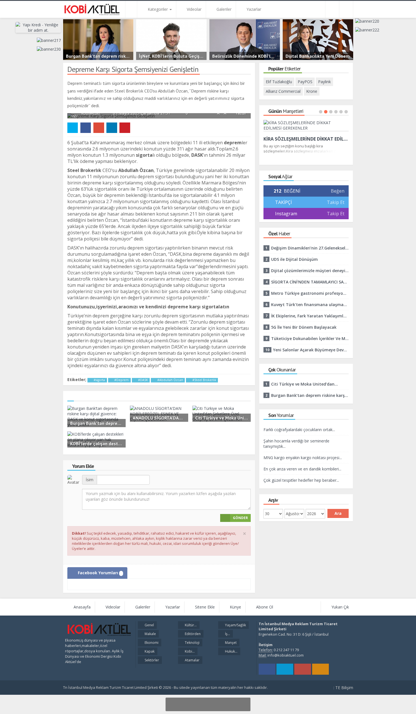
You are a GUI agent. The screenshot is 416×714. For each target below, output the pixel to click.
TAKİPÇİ (283, 202)
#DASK (142, 380)
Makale (150, 633)
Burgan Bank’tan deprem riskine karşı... (310, 395)
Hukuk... (230, 651)
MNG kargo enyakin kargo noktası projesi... (302, 457)
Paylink (324, 81)
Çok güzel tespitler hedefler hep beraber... (301, 480)
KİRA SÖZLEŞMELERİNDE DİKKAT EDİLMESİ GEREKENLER (306, 139)
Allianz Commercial (283, 91)
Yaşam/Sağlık (235, 625)
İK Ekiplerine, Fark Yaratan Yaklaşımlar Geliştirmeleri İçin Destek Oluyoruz (310, 316)
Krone (311, 91)
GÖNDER (240, 517)
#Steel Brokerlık (204, 380)
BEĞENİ (287, 191)
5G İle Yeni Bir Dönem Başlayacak (303, 327)
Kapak (149, 651)
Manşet (230, 642)
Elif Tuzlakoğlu (279, 81)
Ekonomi (151, 642)
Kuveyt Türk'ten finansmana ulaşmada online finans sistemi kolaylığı (310, 304)
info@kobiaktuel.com (285, 655)
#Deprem (121, 380)
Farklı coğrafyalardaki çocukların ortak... (299, 429)
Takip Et (335, 202)
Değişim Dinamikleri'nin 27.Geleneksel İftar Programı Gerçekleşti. (310, 248)
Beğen (337, 191)
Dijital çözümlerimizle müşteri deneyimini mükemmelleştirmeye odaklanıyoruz (310, 270)
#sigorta (99, 380)
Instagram (286, 213)
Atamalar (192, 660)
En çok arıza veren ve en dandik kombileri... (302, 469)
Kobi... (189, 651)
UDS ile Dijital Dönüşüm (294, 259)
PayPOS (305, 81)
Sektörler (151, 660)
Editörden (192, 633)
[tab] (97, 572)
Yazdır (240, 113)
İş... (227, 633)
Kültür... (190, 625)
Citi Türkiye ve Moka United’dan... (304, 384)
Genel (149, 625)
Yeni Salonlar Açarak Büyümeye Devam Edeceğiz (311, 349)
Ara (338, 513)
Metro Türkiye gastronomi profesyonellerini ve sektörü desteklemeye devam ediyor (310, 293)
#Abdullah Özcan (169, 380)
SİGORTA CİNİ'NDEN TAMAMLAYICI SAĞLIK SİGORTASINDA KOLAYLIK (310, 282)
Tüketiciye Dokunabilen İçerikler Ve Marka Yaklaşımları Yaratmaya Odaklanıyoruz (310, 338)
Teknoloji (192, 642)
